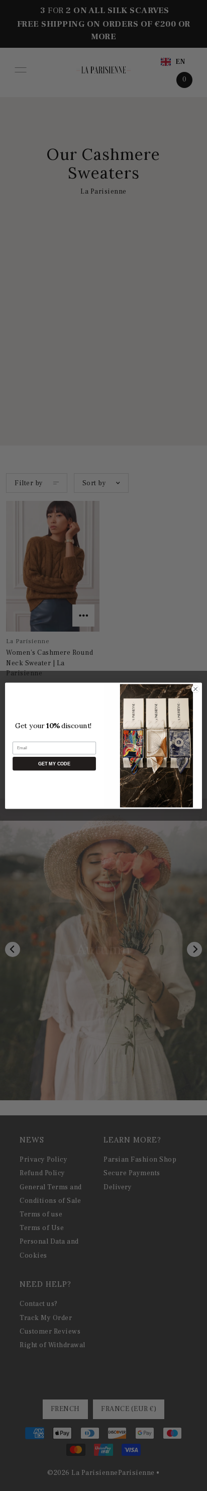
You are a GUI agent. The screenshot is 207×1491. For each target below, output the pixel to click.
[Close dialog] (195, 688)
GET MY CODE (54, 763)
